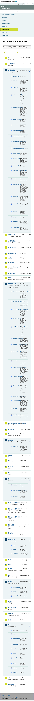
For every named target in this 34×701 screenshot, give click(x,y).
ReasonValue (16, 386)
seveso (10, 613)
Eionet (9, 11)
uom (9, 624)
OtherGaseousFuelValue (16, 367)
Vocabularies (5, 29)
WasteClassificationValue (16, 408)
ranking (15, 179)
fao (9, 434)
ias (9, 472)
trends (14, 217)
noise (10, 601)
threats (15, 211)
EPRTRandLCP (13, 284)
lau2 (9, 564)
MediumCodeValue (16, 338)
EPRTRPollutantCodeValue (16, 309)
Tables (4, 20)
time (14, 663)
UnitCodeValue (16, 400)
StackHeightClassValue (16, 396)
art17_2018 (12, 247)
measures (15, 125)
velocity (15, 668)
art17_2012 (12, 241)
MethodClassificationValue (16, 344)
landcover (11, 539)
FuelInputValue (16, 318)
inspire (10, 533)
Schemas (4, 26)
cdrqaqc (15, 80)
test (9, 620)
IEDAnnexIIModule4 (13, 517)
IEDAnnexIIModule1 (13, 503)
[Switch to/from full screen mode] (24, 4)
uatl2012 (15, 553)
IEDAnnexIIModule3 (13, 509)
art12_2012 (12, 64)
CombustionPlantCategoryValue (16, 291)
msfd (10, 581)
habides (11, 466)
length (14, 648)
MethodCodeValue (16, 351)
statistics (15, 658)
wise (9, 678)
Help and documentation (8, 14)
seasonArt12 (16, 196)
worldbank (11, 684)
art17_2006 (12, 235)
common (11, 262)
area (14, 634)
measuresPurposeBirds (16, 141)
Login (21, 3)
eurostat (11, 429)
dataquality (12, 273)
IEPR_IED (11, 525)
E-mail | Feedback (6, 695)
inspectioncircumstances (16, 490)
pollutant (15, 496)
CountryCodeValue (16, 301)
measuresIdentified (16, 130)
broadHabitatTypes (16, 587)
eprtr (9, 277)
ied (9, 479)
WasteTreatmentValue (16, 415)
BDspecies (16, 76)
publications (12, 607)
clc (14, 545)
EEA (9, 1)
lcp (9, 575)
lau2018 (10, 569)
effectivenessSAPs (16, 107)
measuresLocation (16, 136)
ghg (9, 460)
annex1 (15, 485)
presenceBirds (16, 166)
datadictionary (13, 267)
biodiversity (12, 253)
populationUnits (16, 158)
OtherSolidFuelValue (16, 376)
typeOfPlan (16, 227)
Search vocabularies (10, 52)
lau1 (9, 560)
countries (15, 87)
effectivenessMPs (16, 95)
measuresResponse (16, 148)
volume (15, 672)
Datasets (4, 17)
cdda (10, 258)
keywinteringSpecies (16, 119)
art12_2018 (12, 70)
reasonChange (16, 184)
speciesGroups (16, 596)
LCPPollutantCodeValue (16, 327)
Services (4, 32)
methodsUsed (16, 153)
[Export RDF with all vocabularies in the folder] (29, 72)
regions (15, 591)
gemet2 (10, 456)
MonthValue (16, 361)
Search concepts (22, 52)
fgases (10, 440)
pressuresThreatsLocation (16, 170)
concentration (16, 638)
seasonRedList (16, 204)
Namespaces (5, 35)
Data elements (6, 23)
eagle (14, 549)
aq (9, 57)
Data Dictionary (15, 11)
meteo (14, 653)
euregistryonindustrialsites (13, 423)
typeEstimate (16, 221)
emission (15, 644)
